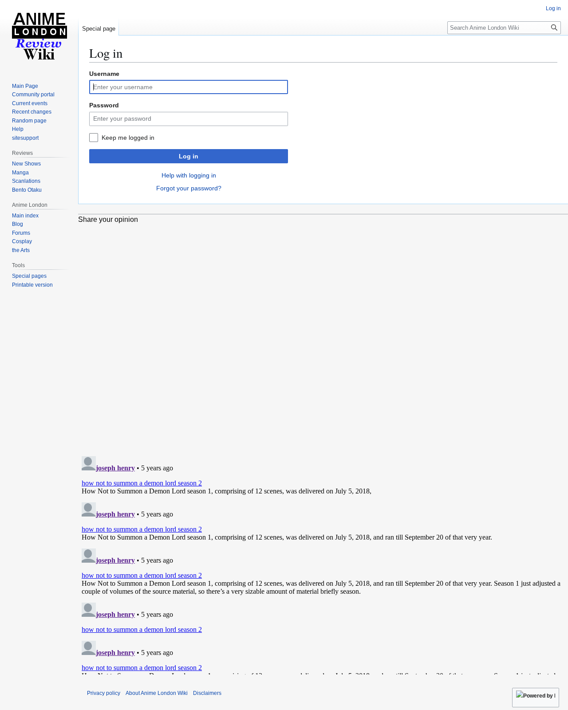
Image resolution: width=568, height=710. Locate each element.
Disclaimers (207, 693)
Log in (188, 156)
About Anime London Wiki (157, 693)
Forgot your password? (188, 188)
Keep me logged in (128, 137)
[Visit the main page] (39, 35)
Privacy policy (103, 693)
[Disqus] (323, 335)
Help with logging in (189, 175)
